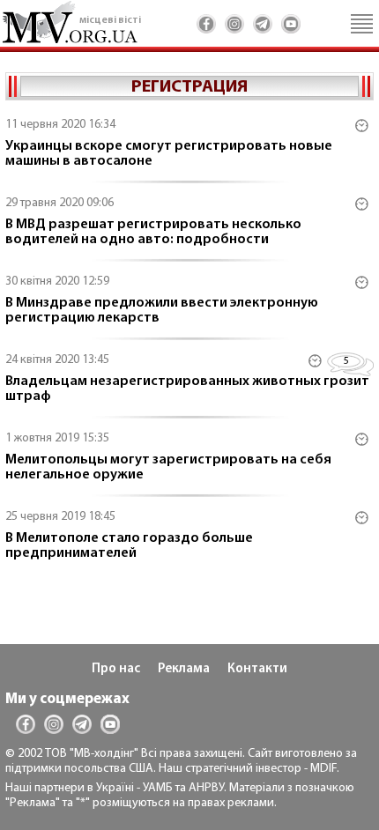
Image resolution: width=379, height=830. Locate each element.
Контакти (257, 669)
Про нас (116, 669)
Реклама (184, 669)
